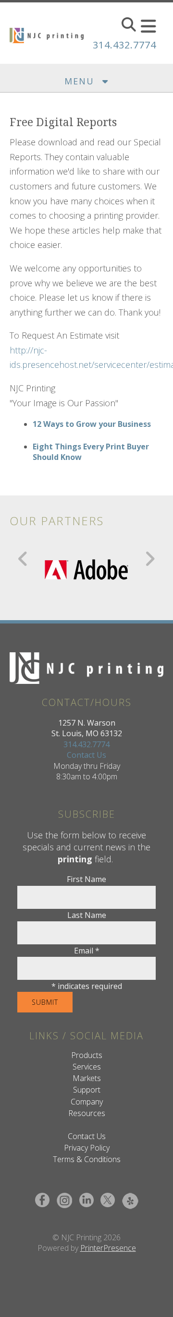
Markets (87, 1078)
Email (86, 950)
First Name (86, 879)
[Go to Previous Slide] (23, 558)
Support (86, 1089)
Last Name (86, 915)
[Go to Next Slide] (150, 558)
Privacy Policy (87, 1147)
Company (87, 1101)
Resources (86, 1113)
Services (87, 1066)
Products (86, 1055)
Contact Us (86, 755)
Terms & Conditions (87, 1159)
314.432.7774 (124, 44)
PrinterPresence (108, 1248)
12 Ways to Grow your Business (92, 424)
